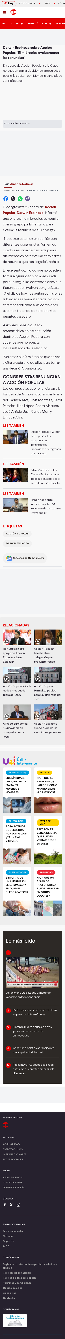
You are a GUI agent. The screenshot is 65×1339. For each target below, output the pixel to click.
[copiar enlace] (27, 198)
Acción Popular (17, 534)
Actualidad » (33, 191)
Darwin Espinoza (17, 543)
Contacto (9, 1298)
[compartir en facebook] (6, 198)
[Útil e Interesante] (32, 760)
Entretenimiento (13, 1231)
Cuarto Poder (13, 1182)
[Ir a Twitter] (12, 1205)
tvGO (6, 1246)
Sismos (47, 4)
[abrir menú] (5, 12)
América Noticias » (14, 191)
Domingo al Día (14, 1187)
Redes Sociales (13, 1159)
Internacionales (14, 1154)
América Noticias (21, 184)
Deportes (8, 1241)
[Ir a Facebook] (5, 1205)
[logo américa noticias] (13, 12)
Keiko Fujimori (27, 4)
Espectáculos (13, 1149)
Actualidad (11, 1144)
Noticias (8, 1236)
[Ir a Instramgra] (19, 1205)
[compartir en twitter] (13, 198)
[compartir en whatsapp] (20, 198)
